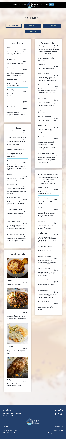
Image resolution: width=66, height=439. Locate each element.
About (47, 4)
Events (24, 4)
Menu (9, 4)
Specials (18, 4)
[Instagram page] (58, 414)
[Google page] (61, 414)
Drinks (14, 4)
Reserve (42, 4)
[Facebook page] (55, 414)
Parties (52, 4)
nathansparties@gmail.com (55, 433)
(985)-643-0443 (58, 430)
